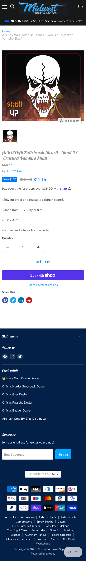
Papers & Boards (61, 535)
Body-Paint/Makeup (56, 526)
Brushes (15, 535)
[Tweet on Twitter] (13, 300)
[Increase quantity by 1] (38, 247)
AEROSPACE (15, 171)
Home (6, 31)
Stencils (55, 530)
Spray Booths (45, 522)
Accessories (38, 530)
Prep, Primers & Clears (26, 526)
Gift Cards (69, 539)
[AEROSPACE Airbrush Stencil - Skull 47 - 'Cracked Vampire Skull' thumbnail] (10, 136)
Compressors (24, 522)
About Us (10, 517)
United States (41, 474)
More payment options (43, 285)
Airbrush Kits (68, 517)
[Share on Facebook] (5, 300)
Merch (54, 539)
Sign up (63, 454)
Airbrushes (27, 517)
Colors (62, 522)
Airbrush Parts (47, 517)
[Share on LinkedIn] (21, 300)
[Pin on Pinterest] (29, 300)
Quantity (7, 238)
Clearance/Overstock (19, 539)
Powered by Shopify (43, 554)
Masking (69, 530)
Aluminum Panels (35, 535)
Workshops (43, 544)
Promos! (41, 539)
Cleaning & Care (17, 530)
